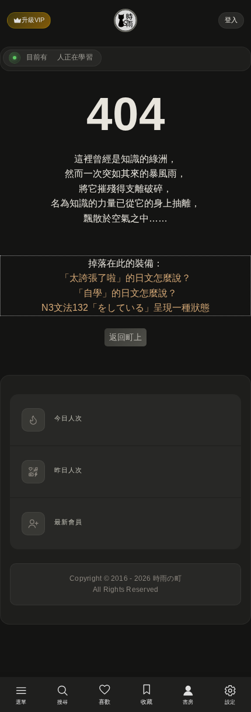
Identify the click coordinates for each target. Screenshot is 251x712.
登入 (231, 19)
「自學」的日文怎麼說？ (125, 293)
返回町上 (125, 337)
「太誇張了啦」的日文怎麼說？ (125, 278)
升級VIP (33, 19)
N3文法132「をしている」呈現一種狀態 (125, 308)
